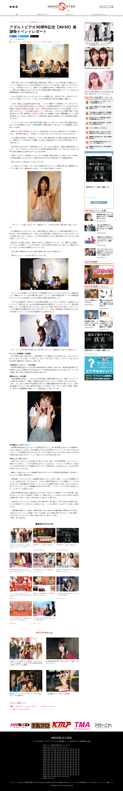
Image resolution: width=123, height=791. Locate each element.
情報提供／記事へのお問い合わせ (37, 782)
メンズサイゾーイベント (47, 706)
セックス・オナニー (31, 706)
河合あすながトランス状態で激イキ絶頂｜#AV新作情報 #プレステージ (100, 118)
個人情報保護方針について (84, 782)
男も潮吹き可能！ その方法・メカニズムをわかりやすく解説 (91, 323)
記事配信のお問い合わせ (64, 782)
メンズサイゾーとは (14, 782)
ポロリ (59, 251)
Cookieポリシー (95, 782)
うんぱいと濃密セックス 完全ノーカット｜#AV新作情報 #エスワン (100, 102)
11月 (51, 749)
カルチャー (12, 39)
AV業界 (19, 106)
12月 (48, 749)
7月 (51, 747)
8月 (48, 747)
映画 (40, 236)
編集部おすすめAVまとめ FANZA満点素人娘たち (100, 147)
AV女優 (24, 42)
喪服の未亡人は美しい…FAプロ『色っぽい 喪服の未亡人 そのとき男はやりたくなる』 (100, 132)
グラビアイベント (16, 42)
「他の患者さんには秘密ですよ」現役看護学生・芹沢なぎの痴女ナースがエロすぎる (100, 113)
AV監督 (27, 353)
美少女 (49, 158)
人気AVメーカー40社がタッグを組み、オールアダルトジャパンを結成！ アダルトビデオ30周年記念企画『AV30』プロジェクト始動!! (26, 663)
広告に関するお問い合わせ (51, 782)
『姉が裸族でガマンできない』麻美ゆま (58, 693)
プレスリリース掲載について (106, 782)
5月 (56, 747)
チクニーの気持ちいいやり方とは (98, 128)
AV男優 (24, 131)
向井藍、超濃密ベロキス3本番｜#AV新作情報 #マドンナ (100, 107)
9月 (58, 749)
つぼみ (34, 42)
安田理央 (49, 42)
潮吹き (56, 307)
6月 (53, 747)
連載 (11, 706)
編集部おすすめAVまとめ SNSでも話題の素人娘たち (100, 137)
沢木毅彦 (35, 113)
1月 (66, 747)
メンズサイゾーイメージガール (19, 709)
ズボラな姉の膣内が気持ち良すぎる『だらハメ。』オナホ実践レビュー (100, 142)
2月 (64, 747)
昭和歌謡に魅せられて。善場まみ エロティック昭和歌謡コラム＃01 (105, 216)
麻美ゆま (29, 42)
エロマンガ (19, 706)
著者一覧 (22, 782)
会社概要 (26, 782)
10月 (55, 749)
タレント (23, 365)
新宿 (68, 96)
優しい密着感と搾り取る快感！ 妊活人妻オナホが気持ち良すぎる (100, 123)
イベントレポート (57, 42)
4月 (59, 747)
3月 (61, 747)
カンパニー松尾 (42, 42)
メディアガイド (74, 782)
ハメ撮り (26, 111)
